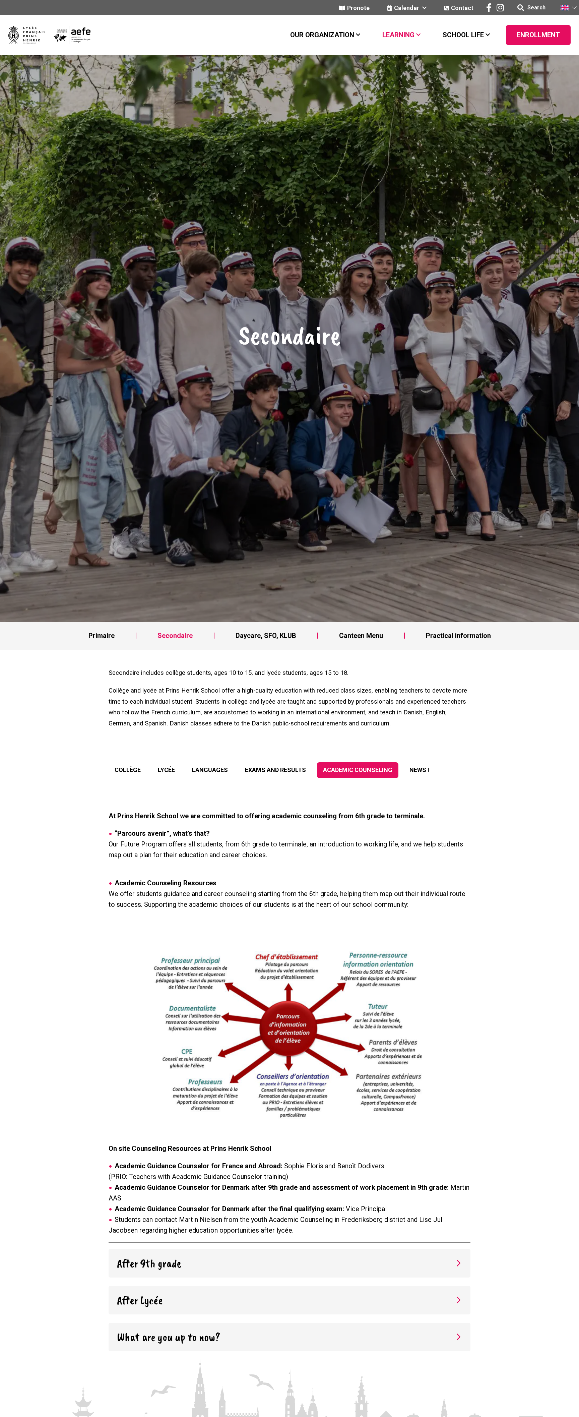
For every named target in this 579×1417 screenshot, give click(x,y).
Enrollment (538, 35)
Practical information (458, 636)
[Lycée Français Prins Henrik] (26, 35)
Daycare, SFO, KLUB (266, 636)
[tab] (128, 770)
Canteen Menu (361, 636)
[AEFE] (67, 35)
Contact (462, 7)
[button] (568, 7)
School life (463, 35)
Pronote (358, 7)
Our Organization (322, 35)
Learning (398, 35)
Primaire (101, 636)
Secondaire (175, 636)
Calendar (407, 7)
